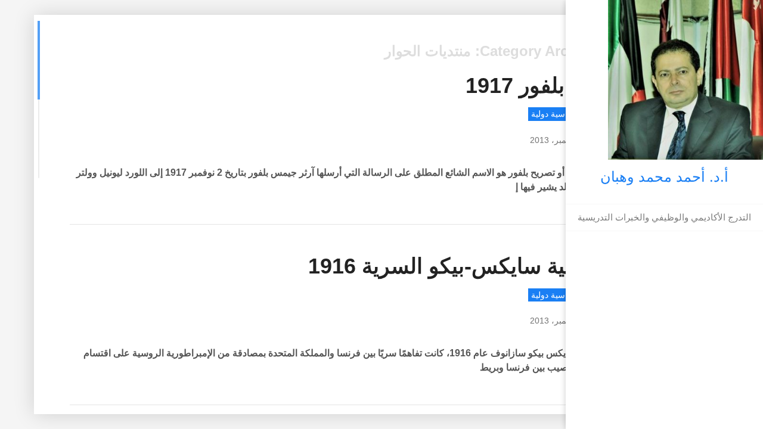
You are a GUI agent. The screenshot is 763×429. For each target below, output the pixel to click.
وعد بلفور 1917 (535, 85)
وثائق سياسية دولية (564, 114)
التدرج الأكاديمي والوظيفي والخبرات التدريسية (664, 217)
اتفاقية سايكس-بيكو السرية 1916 (456, 266)
